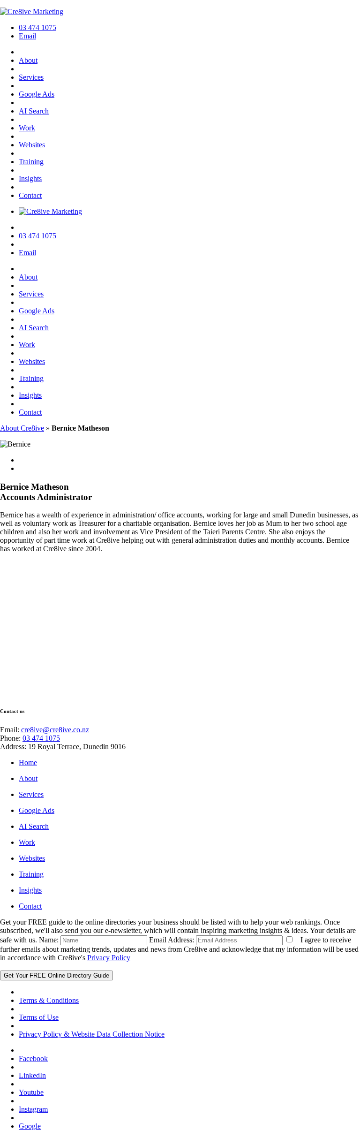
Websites (32, 145)
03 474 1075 (37, 27)
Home (28, 762)
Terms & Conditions (49, 1000)
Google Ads (36, 94)
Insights (30, 178)
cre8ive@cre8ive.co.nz (55, 730)
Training (31, 162)
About (28, 60)
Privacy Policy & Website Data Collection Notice (92, 1034)
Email (27, 36)
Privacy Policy (108, 958)
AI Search (34, 111)
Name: (49, 940)
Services (31, 77)
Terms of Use (39, 1017)
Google (30, 1126)
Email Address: (171, 940)
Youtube (31, 1092)
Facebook (33, 1058)
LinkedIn (32, 1075)
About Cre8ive (22, 428)
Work (27, 128)
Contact (30, 195)
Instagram (33, 1109)
